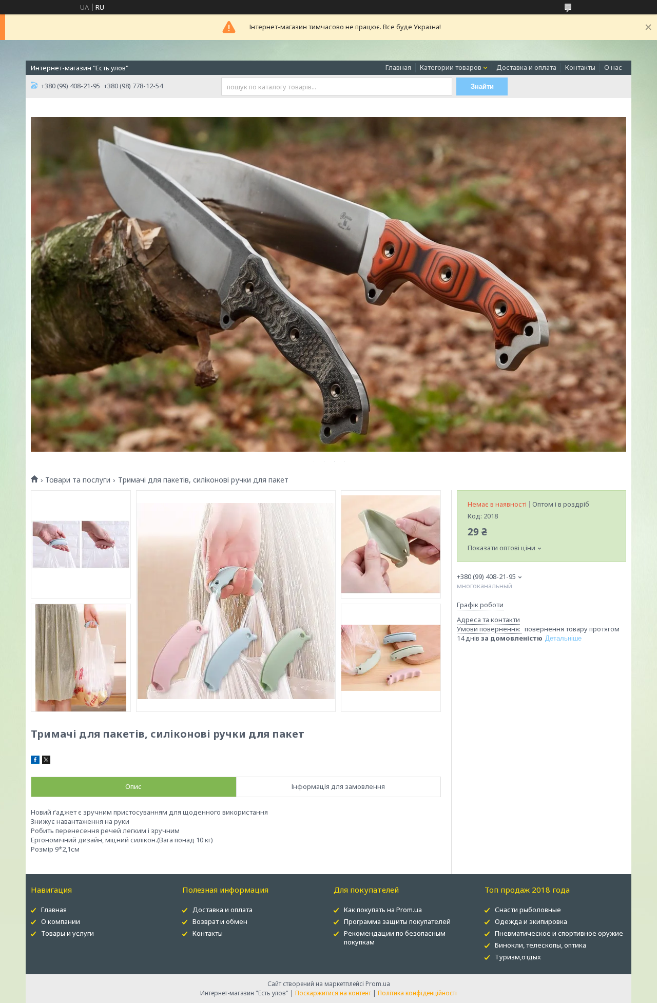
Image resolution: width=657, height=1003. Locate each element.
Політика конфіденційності (417, 993)
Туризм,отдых (518, 956)
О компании (60, 921)
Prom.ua (377, 983)
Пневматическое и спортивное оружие (559, 933)
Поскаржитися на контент (333, 993)
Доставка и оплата (526, 67)
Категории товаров (450, 67)
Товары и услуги (67, 933)
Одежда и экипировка (531, 921)
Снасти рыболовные (528, 909)
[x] (46, 761)
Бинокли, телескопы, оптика (540, 945)
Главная (398, 67)
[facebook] (35, 761)
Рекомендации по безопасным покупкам (395, 938)
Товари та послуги (77, 480)
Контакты (580, 67)
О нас (613, 67)
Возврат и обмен (219, 921)
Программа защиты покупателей (397, 921)
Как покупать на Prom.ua (383, 909)
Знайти (482, 86)
